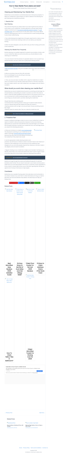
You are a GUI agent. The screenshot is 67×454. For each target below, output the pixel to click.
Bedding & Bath (39, 1)
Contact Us (45, 447)
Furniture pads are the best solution (22, 133)
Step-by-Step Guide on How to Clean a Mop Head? (34, 426)
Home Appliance (46, 1)
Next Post (42, 412)
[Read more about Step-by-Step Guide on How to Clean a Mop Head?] (32, 422)
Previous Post (8, 412)
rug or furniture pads (26, 130)
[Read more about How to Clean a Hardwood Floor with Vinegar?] (11, 422)
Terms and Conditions (36, 447)
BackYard (32, 1)
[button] (28, 2)
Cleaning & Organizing (24, 1)
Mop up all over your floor (11, 68)
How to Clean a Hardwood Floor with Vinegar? (15, 426)
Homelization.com (52, 28)
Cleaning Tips (9, 427)
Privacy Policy (26, 447)
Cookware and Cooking (56, 1)
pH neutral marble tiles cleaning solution (27, 30)
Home (20, 447)
